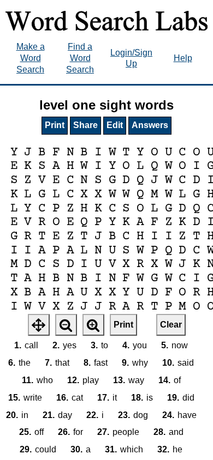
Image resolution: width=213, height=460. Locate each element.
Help (183, 58)
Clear (171, 324)
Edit (114, 125)
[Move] (39, 325)
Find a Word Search (80, 58)
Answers (150, 125)
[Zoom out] (66, 325)
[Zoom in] (93, 325)
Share (85, 125)
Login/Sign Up (131, 58)
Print (54, 125)
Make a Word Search (30, 58)
